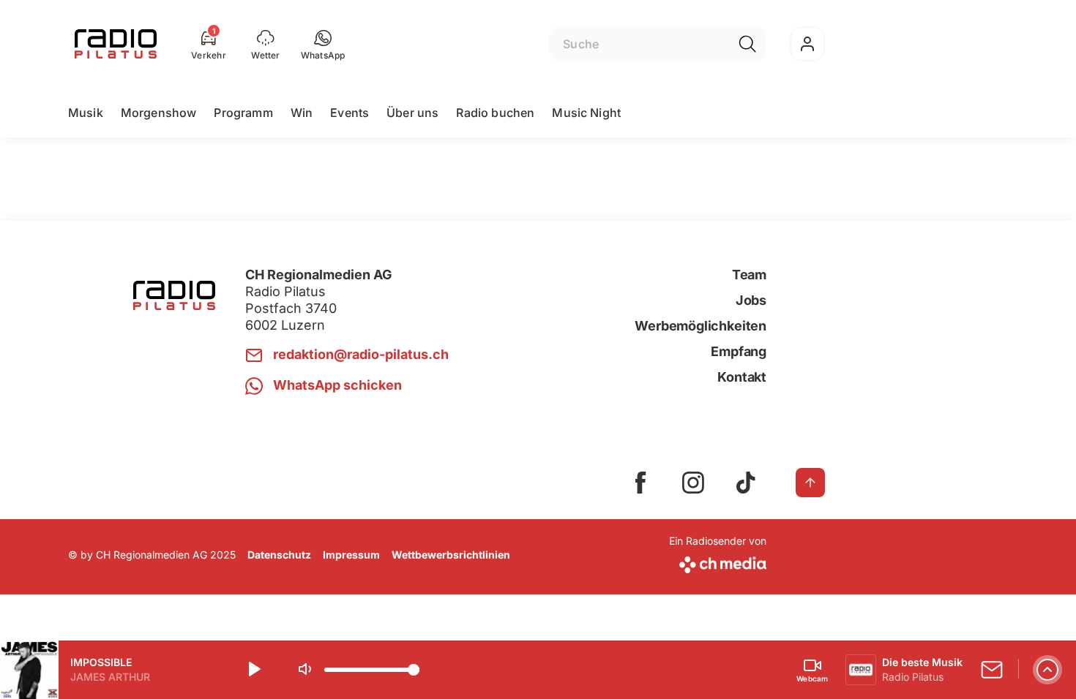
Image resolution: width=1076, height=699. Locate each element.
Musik (85, 112)
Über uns (412, 112)
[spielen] (253, 669)
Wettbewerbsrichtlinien (451, 554)
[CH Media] (717, 562)
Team (749, 274)
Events (349, 112)
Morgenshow (159, 112)
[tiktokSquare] (746, 482)
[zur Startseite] (115, 43)
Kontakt (741, 377)
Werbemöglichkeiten (700, 325)
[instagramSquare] (693, 482)
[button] (323, 43)
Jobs (751, 300)
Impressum (351, 554)
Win (302, 112)
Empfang (738, 351)
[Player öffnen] (1047, 670)
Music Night (586, 112)
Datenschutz (279, 554)
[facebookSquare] (640, 482)
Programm (243, 112)
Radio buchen (495, 112)
